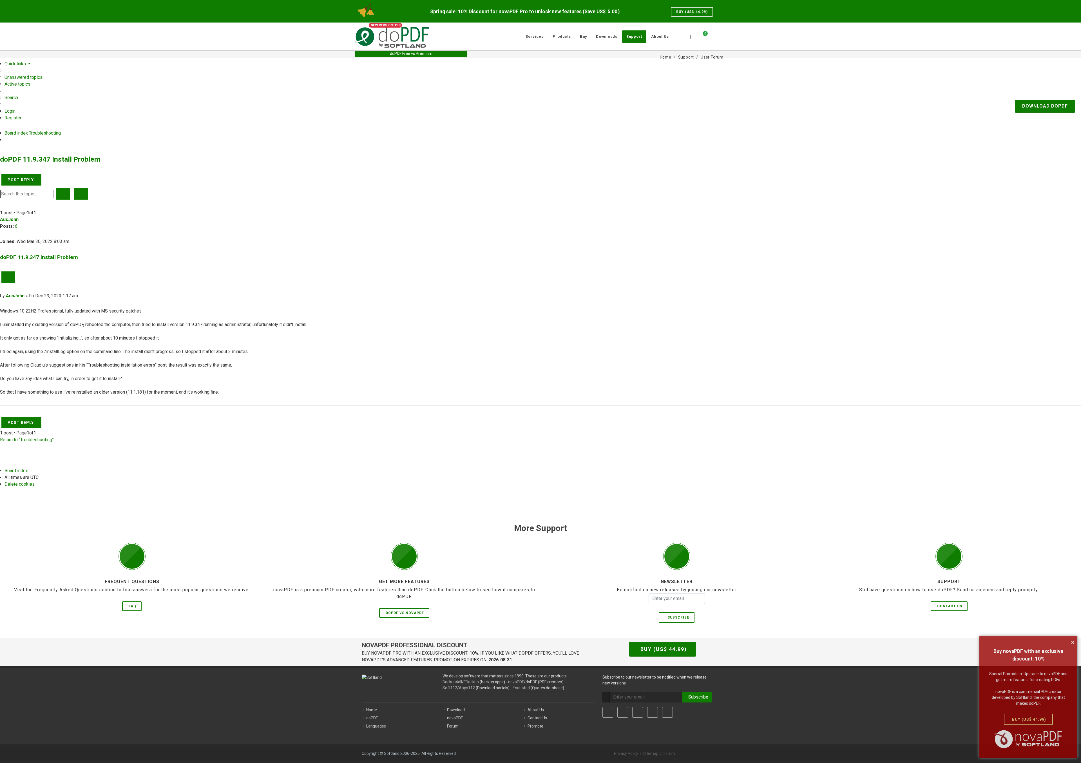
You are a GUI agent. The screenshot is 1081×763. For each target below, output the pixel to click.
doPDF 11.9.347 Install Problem (50, 159)
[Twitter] (622, 712)
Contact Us (949, 606)
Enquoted (521, 688)
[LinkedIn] (637, 712)
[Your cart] (702, 36)
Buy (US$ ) (692, 12)
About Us (536, 710)
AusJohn (9, 219)
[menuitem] (24, 77)
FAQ (132, 606)
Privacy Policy (626, 753)
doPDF (372, 718)
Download (456, 710)
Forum (453, 726)
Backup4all (452, 682)
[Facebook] (607, 712)
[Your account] (711, 34)
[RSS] (667, 712)
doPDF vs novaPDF (405, 613)
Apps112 (467, 688)
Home (371, 710)
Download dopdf (1045, 106)
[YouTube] (652, 712)
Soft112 (450, 688)
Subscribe (677, 617)
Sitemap (650, 753)
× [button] (1072, 642)
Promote (535, 726)
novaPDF (516, 682)
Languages (376, 726)
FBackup (471, 682)
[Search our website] (720, 36)
